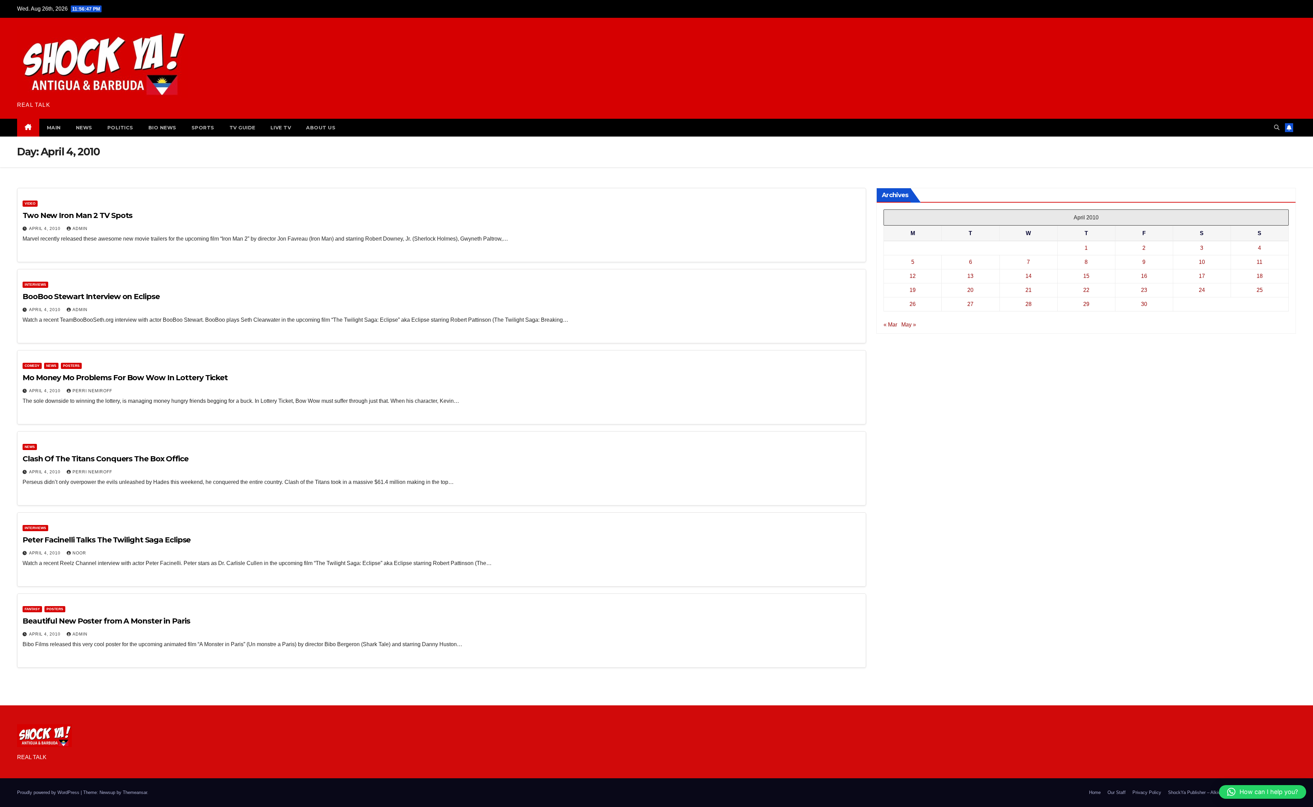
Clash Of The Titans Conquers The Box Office (105, 458)
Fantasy (32, 609)
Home (1095, 792)
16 (1144, 276)
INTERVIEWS (35, 284)
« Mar (890, 325)
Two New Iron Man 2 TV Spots (77, 215)
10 (1202, 262)
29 (1086, 304)
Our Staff (1117, 792)
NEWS (84, 128)
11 (1259, 262)
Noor (79, 553)
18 (1260, 276)
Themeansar (135, 792)
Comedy (32, 366)
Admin (80, 228)
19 (913, 290)
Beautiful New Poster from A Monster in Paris (106, 621)
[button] (1276, 127)
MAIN (54, 128)
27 (970, 304)
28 (1028, 304)
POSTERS (71, 366)
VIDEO (30, 203)
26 (913, 304)
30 (1144, 304)
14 (1028, 276)
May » (908, 325)
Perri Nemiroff (92, 390)
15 (1086, 276)
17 (1202, 276)
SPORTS (202, 128)
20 (970, 290)
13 (970, 276)
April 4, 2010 (45, 228)
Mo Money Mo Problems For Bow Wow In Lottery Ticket (125, 377)
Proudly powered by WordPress (49, 792)
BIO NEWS (162, 128)
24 (1202, 290)
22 (1086, 290)
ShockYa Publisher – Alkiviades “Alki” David (1211, 792)
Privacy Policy (1146, 792)
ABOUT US (320, 128)
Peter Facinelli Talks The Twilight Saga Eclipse (106, 540)
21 (1028, 290)
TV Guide (242, 128)
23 (1144, 290)
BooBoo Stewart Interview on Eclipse (91, 296)
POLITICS (120, 128)
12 (913, 276)
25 (1260, 290)
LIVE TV (280, 128)
